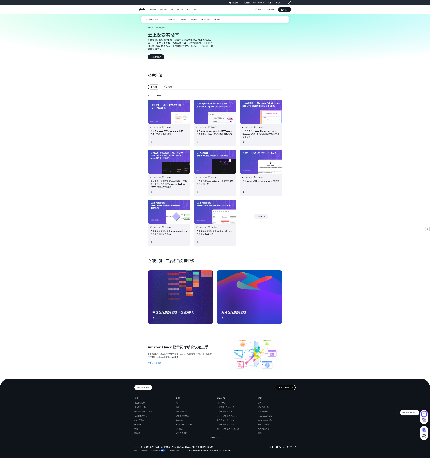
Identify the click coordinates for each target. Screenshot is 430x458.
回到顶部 (213, 437)
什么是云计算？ (140, 407)
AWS (149, 28)
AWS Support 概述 (265, 420)
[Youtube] (287, 447)
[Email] (295, 447)
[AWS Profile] (289, 2)
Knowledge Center (265, 416)
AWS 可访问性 (263, 429)
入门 (177, 403)
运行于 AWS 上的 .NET (225, 411)
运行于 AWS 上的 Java (225, 420)
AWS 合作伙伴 (181, 433)
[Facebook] (273, 447)
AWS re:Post (263, 411)
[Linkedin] (277, 447)
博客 (136, 429)
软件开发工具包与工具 (226, 407)
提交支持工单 (263, 407)
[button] (163, 10)
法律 (260, 433)
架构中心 (179, 420)
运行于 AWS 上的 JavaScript (228, 429)
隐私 (136, 450)
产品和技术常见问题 (184, 424)
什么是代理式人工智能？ (144, 411)
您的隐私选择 (155, 450)
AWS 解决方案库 (182, 416)
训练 (177, 407)
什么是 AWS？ (140, 403)
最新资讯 (138, 424)
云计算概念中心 (140, 416)
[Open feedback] (428, 229)
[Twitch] (284, 447)
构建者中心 (221, 403)
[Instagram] (280, 447)
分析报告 (179, 429)
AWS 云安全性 (140, 420)
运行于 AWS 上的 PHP (225, 424)
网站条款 (144, 450)
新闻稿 (137, 433)
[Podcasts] (291, 447)
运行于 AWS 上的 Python (226, 416)
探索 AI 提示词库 (154, 363)
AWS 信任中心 (181, 411)
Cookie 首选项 (174, 450)
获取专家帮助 (263, 424)
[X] (270, 447)
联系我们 (261, 403)
